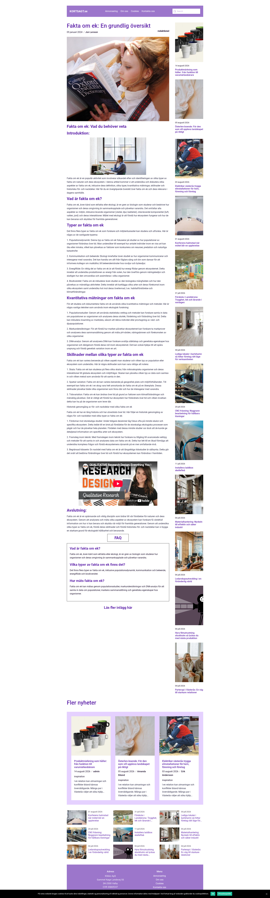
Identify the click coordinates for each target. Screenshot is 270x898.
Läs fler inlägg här (118, 608)
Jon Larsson (91, 32)
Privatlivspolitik (225, 894)
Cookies (135, 11)
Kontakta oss (148, 11)
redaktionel (163, 31)
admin (96, 771)
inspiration (79, 776)
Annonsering (111, 11)
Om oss (124, 11)
